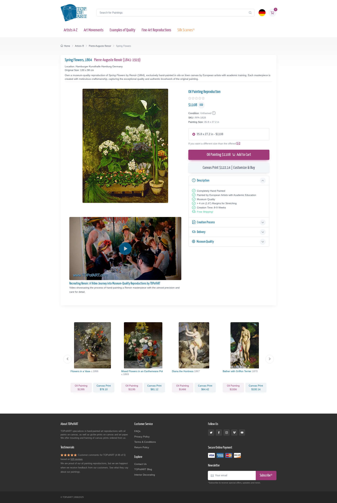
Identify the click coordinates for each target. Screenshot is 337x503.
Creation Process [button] (206, 222)
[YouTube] (242, 432)
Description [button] (203, 180)
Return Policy (141, 447)
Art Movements (93, 30)
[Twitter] (211, 432)
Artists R (79, 46)
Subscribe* (266, 475)
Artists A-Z (70, 30)
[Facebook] (219, 432)
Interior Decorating (144, 474)
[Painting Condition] (213, 113)
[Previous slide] (67, 359)
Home (67, 46)
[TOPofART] (74, 12)
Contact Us (140, 464)
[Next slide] (269, 359)
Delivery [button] (201, 232)
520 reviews (77, 459)
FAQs (137, 431)
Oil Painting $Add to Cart (229, 155)
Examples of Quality (122, 30)
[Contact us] (239, 143)
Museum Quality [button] (205, 241)
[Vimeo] (234, 432)
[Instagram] (226, 432)
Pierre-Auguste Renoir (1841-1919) (117, 60)
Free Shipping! (205, 211)
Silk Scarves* (186, 30)
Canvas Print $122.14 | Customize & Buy (229, 168)
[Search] (250, 13)
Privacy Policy (142, 436)
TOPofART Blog (143, 469)
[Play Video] (125, 248)
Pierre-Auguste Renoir (100, 46)
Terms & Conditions (145, 441)
